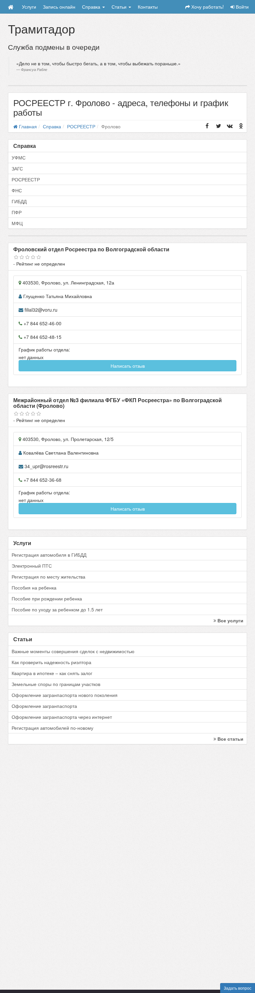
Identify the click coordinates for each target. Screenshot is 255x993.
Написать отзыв (128, 365)
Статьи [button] (120, 6)
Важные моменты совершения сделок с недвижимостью (73, 651)
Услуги (29, 6)
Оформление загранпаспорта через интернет (62, 717)
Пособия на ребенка (34, 587)
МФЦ (17, 223)
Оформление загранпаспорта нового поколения (65, 695)
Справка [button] (92, 6)
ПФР (17, 212)
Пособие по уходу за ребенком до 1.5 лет (57, 609)
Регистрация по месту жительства (48, 576)
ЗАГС (17, 168)
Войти (241, 6)
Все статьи (229, 738)
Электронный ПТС (32, 565)
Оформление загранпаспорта (44, 706)
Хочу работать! (207, 6)
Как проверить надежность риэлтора (51, 662)
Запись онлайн (59, 6)
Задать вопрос (237, 988)
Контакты (148, 6)
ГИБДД (19, 201)
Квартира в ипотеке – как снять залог (52, 673)
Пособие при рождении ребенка (47, 598)
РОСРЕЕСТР (26, 179)
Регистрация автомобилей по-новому (52, 727)
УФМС (19, 157)
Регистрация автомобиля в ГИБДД (49, 554)
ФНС (17, 190)
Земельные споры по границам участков (56, 684)
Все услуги (229, 620)
